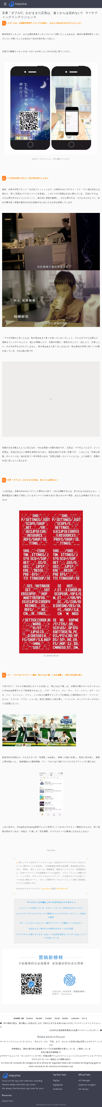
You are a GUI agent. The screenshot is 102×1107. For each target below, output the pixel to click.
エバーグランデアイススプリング (30, 914)
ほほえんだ (34, 929)
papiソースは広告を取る (54, 934)
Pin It (84, 1018)
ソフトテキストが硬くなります (29, 934)
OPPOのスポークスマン (73, 908)
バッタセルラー (76, 923)
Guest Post (7, 1101)
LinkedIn (75, 1018)
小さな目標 (68, 929)
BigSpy (56, 1080)
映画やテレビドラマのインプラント (62, 914)
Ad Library (83, 1089)
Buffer (65, 1018)
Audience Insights (87, 1084)
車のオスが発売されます (51, 929)
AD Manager (84, 1080)
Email (57, 1018)
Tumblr (48, 1018)
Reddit (39, 1018)
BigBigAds (58, 1084)
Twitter (29, 1018)
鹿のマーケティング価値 (56, 923)
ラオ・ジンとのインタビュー (31, 923)
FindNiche (57, 1089)
